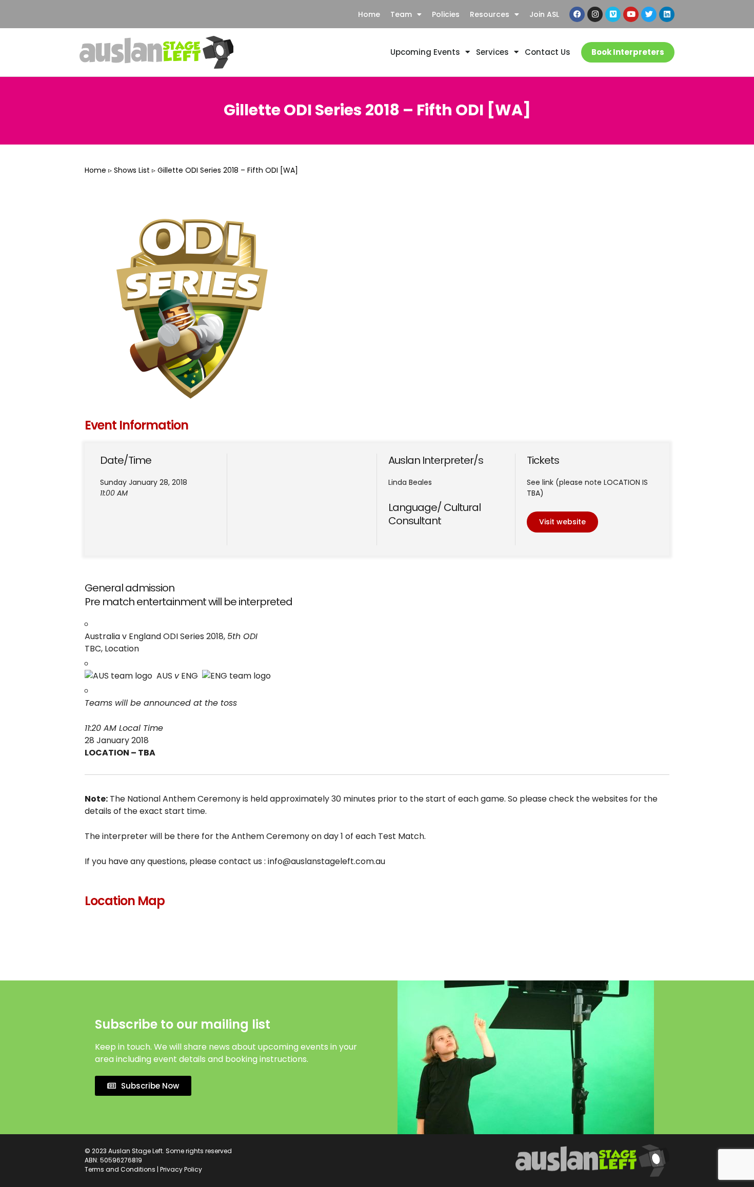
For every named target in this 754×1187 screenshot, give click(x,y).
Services (492, 52)
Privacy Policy (181, 1169)
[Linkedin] (666, 14)
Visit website (562, 522)
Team (401, 14)
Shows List (132, 170)
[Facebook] (577, 14)
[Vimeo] (613, 14)
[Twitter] (649, 14)
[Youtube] (631, 14)
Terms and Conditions (120, 1169)
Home (369, 14)
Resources (489, 14)
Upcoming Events (425, 52)
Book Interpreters (627, 52)
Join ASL (544, 14)
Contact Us (547, 52)
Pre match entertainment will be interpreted (188, 602)
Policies (446, 14)
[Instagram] (595, 14)
